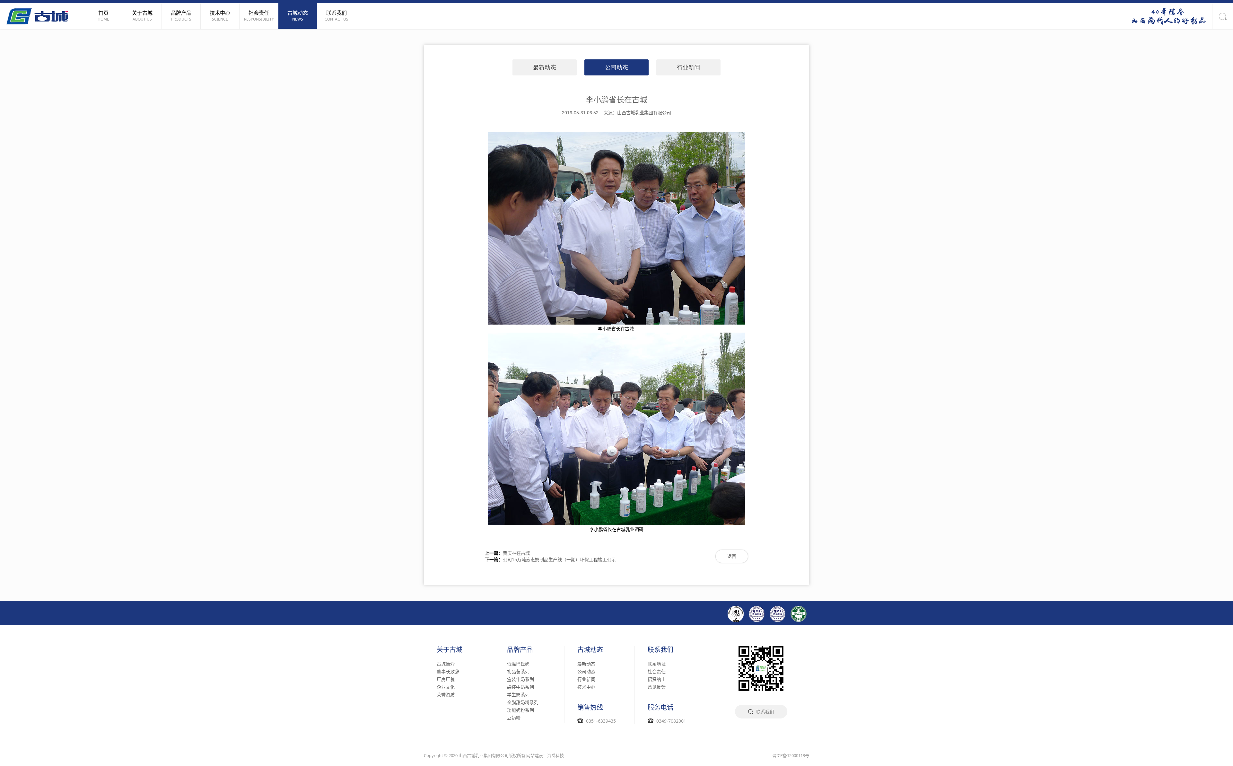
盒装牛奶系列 (520, 679)
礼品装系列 (518, 671)
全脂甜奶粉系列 (522, 702)
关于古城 (449, 650)
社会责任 (657, 671)
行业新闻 (688, 67)
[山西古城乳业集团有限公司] (37, 16)
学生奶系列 (518, 695)
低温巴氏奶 (518, 664)
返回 (731, 556)
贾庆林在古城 (516, 553)
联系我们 (660, 650)
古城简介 (446, 664)
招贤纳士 (657, 679)
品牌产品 (520, 650)
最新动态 (544, 67)
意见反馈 (657, 687)
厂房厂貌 (446, 679)
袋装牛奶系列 (520, 687)
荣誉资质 (446, 695)
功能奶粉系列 (520, 710)
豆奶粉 (513, 718)
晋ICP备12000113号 (790, 755)
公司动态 (616, 67)
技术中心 (586, 687)
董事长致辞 (448, 671)
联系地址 (657, 664)
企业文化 (446, 687)
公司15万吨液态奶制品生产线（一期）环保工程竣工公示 (559, 559)
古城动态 (590, 650)
